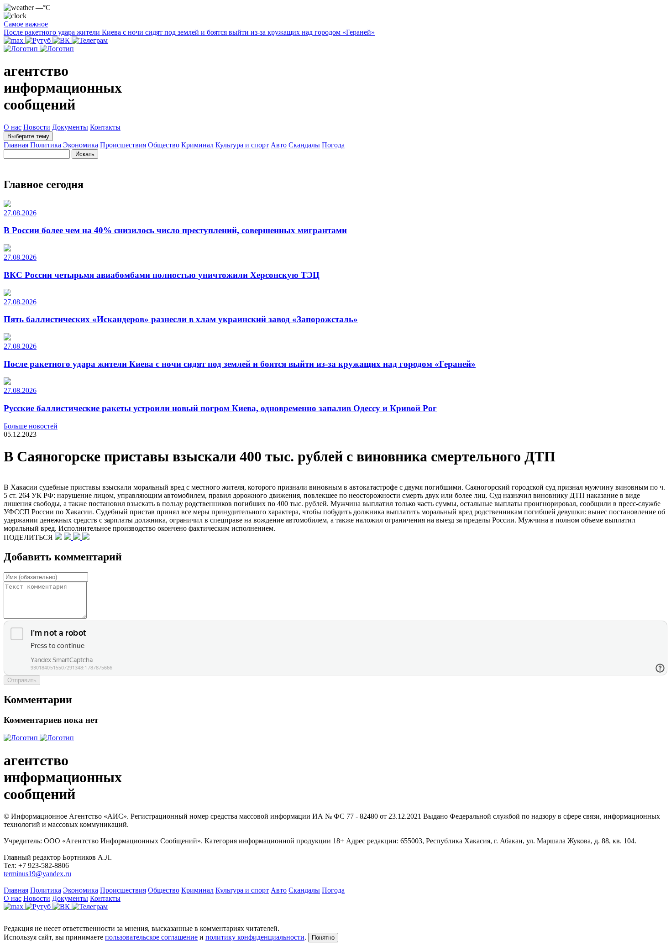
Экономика (80, 145)
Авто (279, 145)
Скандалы (304, 145)
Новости (36, 127)
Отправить (22, 680)
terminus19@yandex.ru (37, 874)
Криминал (197, 145)
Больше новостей (31, 426)
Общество (163, 145)
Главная (16, 145)
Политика (45, 145)
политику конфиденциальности (254, 937)
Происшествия (123, 145)
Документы (70, 127)
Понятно (323, 937)
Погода (333, 145)
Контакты (105, 127)
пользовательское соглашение (151, 937)
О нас (12, 127)
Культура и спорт (242, 145)
